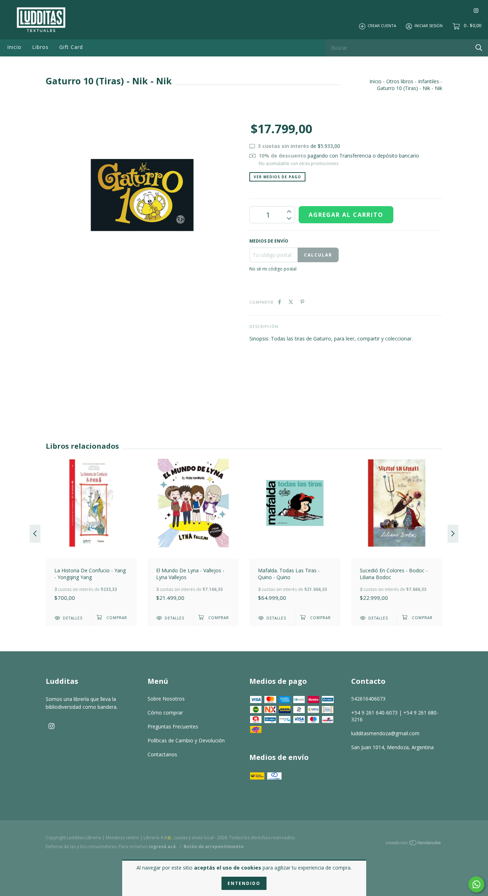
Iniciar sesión (428, 26)
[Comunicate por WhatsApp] (476, 884)
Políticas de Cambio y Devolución (186, 740)
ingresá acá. (163, 846)
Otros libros (399, 81)
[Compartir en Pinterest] (302, 301)
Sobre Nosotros (166, 698)
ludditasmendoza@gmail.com (385, 733)
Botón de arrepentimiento (214, 846)
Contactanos (162, 754)
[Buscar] (479, 47)
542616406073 (368, 698)
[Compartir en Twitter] (290, 301)
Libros (40, 47)
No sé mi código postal (273, 269)
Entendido (244, 883)
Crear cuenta (382, 26)
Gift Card (71, 47)
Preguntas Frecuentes (173, 726)
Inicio (14, 47)
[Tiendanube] (413, 844)
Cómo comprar (165, 712)
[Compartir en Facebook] (279, 301)
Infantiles (428, 81)
